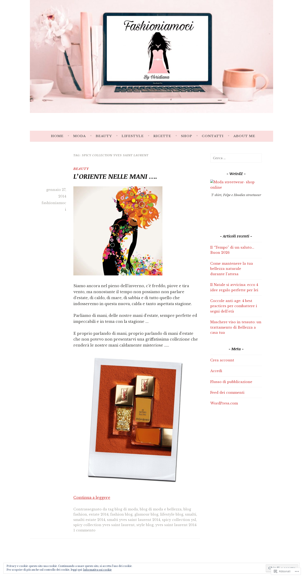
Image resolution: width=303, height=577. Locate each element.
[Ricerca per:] (236, 158)
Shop (186, 136)
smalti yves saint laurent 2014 (133, 520)
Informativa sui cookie (97, 569)
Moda (79, 136)
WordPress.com (224, 403)
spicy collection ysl (179, 520)
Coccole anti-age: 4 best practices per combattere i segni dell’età (233, 306)
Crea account (222, 360)
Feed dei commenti (227, 392)
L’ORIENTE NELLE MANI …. (115, 176)
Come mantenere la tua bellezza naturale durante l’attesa (231, 268)
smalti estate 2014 (89, 520)
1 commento (84, 530)
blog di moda (126, 509)
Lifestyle (133, 136)
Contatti (212, 136)
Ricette (162, 136)
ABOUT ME (244, 136)
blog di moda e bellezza (161, 509)
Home (57, 136)
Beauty (104, 136)
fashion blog (121, 514)
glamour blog (146, 514)
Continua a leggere (91, 497)
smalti (190, 514)
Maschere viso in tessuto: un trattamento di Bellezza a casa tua (235, 327)
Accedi (216, 371)
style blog (145, 525)
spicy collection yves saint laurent (104, 525)
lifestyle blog (171, 514)
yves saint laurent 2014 (175, 525)
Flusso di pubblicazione (231, 382)
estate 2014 (98, 514)
